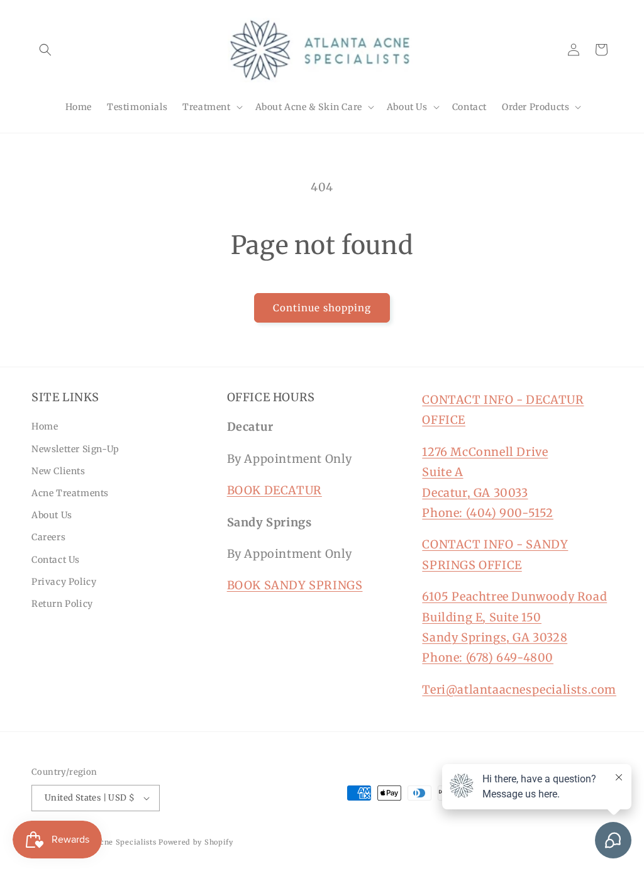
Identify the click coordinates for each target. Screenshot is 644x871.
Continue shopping (322, 308)
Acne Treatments (70, 493)
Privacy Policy (63, 581)
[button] (45, 50)
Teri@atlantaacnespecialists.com (519, 689)
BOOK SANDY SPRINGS (295, 585)
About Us (51, 515)
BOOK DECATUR (274, 490)
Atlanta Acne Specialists (111, 842)
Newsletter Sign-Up (75, 449)
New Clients (58, 471)
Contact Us (55, 559)
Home (44, 426)
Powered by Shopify (195, 842)
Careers (48, 537)
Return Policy (62, 603)
